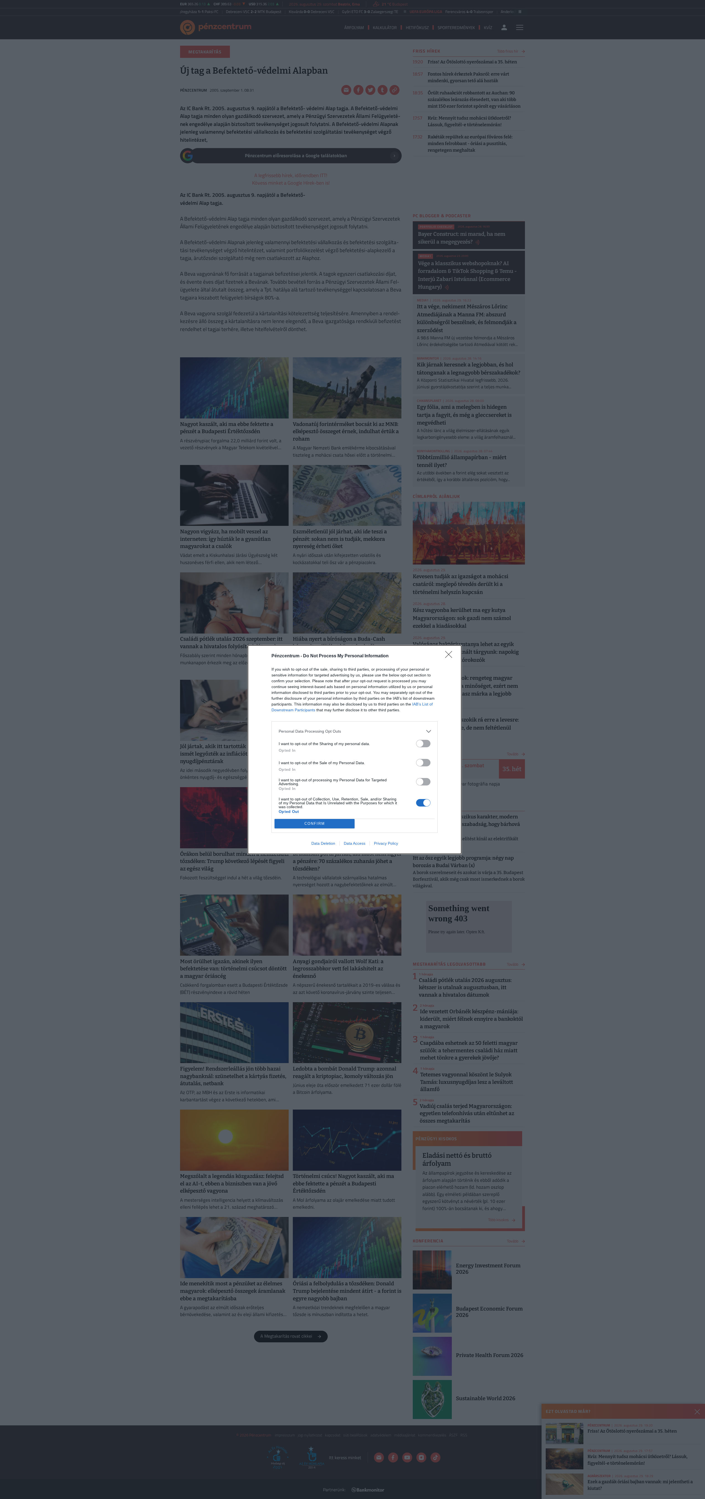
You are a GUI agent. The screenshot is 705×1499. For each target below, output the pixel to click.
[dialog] (354, 749)
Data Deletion (323, 843)
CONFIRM (314, 823)
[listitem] (354, 731)
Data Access (354, 843)
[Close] (450, 656)
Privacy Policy (386, 843)
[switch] (423, 743)
